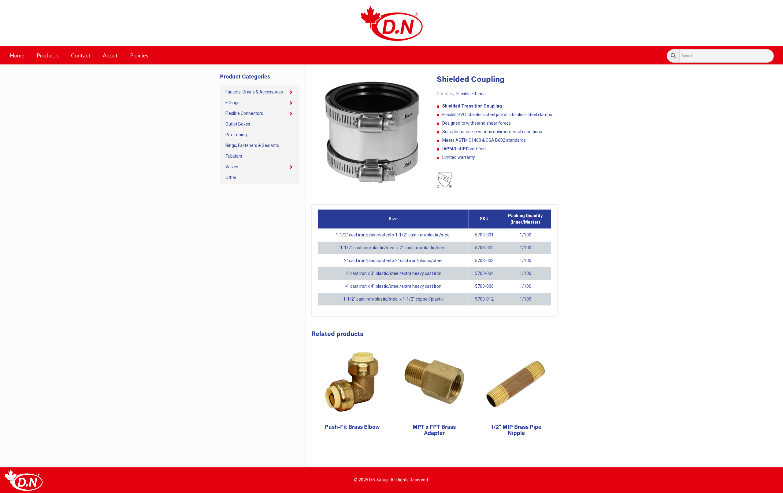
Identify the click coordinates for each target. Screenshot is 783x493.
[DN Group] (391, 23)
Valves (231, 166)
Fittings (232, 102)
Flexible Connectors (244, 113)
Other (230, 177)
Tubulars (233, 156)
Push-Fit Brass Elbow (352, 427)
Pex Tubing (236, 134)
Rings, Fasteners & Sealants (252, 145)
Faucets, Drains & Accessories (254, 91)
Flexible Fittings (471, 93)
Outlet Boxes (237, 124)
